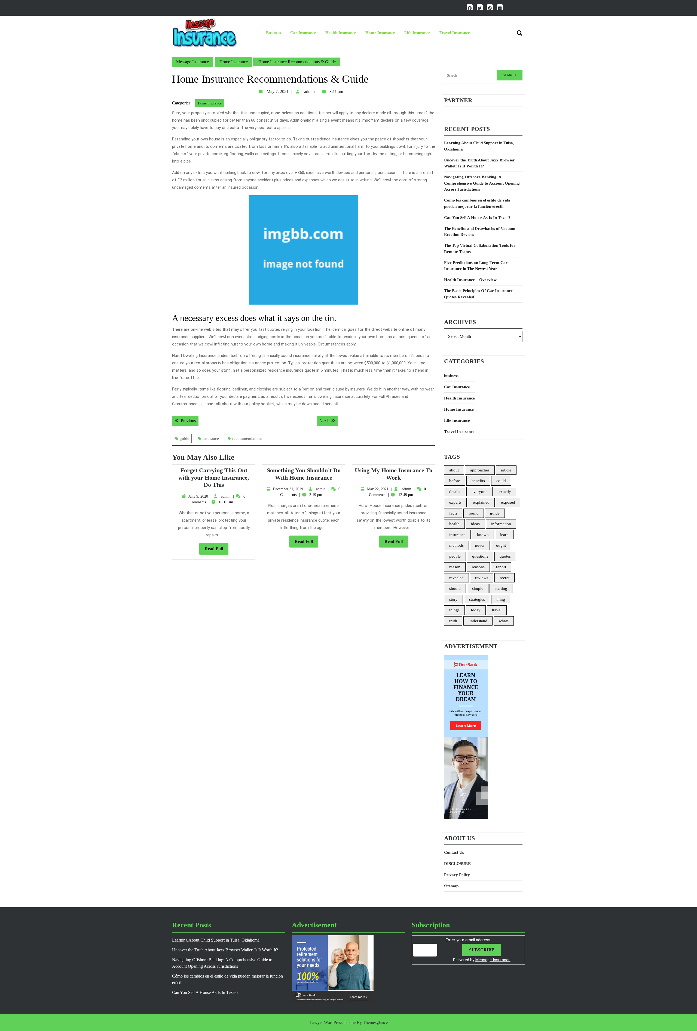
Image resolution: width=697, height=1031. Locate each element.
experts (455, 502)
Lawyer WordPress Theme (333, 1022)
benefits (478, 481)
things (454, 610)
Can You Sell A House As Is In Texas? (477, 217)
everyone (479, 491)
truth (453, 621)
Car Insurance (303, 33)
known (483, 535)
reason (454, 567)
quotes (505, 556)
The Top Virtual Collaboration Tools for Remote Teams (479, 248)
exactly (505, 491)
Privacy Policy (457, 875)
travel (497, 610)
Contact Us (454, 852)
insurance (211, 438)
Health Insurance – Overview (470, 280)
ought (501, 545)
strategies (477, 599)
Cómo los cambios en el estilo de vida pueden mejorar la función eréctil (477, 203)
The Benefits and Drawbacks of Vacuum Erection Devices (479, 231)
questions (480, 556)
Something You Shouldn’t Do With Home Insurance (304, 474)
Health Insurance (340, 33)
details (454, 491)
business (273, 33)
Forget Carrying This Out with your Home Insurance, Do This (213, 477)
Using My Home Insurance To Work (393, 474)
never (480, 545)
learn (504, 535)
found (474, 513)
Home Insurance (380, 33)
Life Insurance (417, 33)
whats (504, 621)
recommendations (247, 438)
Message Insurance (192, 61)
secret (504, 578)
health (454, 524)
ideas (475, 524)
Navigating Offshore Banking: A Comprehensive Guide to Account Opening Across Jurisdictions (482, 183)
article (506, 470)
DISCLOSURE (457, 863)
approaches (480, 470)
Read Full (216, 550)
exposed (508, 502)
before (454, 481)
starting (501, 588)
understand (478, 621)
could (501, 481)
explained (481, 502)
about (454, 470)
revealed (456, 578)
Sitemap (451, 886)
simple (477, 588)
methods (456, 545)
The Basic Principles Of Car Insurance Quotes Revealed (478, 293)
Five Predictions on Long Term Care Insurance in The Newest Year (476, 265)
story (453, 599)
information (501, 524)
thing (500, 599)
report (501, 567)
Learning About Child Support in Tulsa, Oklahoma (479, 146)
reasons (478, 567)
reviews (481, 578)
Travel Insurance (454, 33)
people (455, 556)
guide (184, 438)
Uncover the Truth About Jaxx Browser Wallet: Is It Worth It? (479, 163)
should (455, 588)
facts (453, 513)
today (476, 610)
